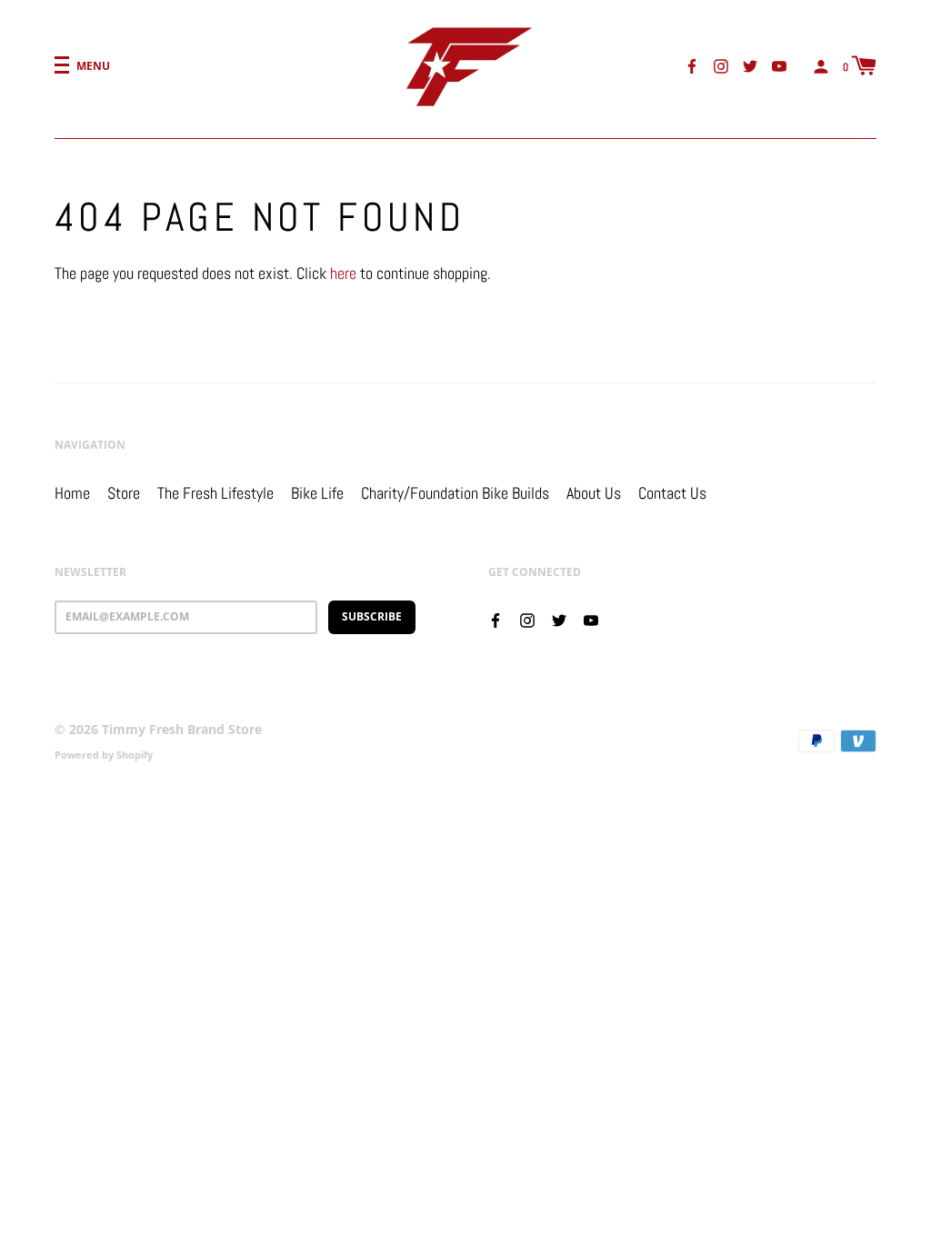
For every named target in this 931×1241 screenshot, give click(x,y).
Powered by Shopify (104, 754)
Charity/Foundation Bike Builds (455, 492)
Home (72, 492)
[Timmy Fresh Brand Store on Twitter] (750, 64)
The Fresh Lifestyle (215, 492)
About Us (593, 492)
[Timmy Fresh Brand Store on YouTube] (779, 64)
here (343, 273)
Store (123, 492)
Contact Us (672, 492)
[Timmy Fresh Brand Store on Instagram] (721, 64)
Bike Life (317, 492)
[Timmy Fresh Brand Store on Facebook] (692, 64)
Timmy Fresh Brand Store (182, 729)
